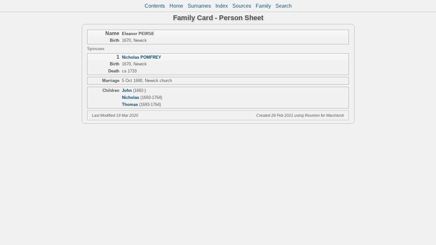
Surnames (199, 6)
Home (176, 6)
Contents (155, 6)
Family (263, 6)
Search (283, 6)
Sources (241, 6)
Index (221, 6)
